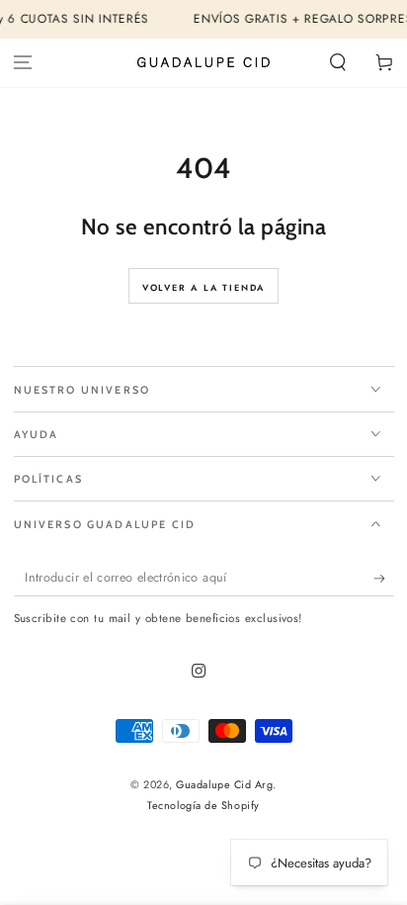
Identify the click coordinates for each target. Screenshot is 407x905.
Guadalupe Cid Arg (224, 784)
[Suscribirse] (383, 578)
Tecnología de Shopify (203, 805)
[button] (337, 62)
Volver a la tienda (203, 287)
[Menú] (23, 62)
